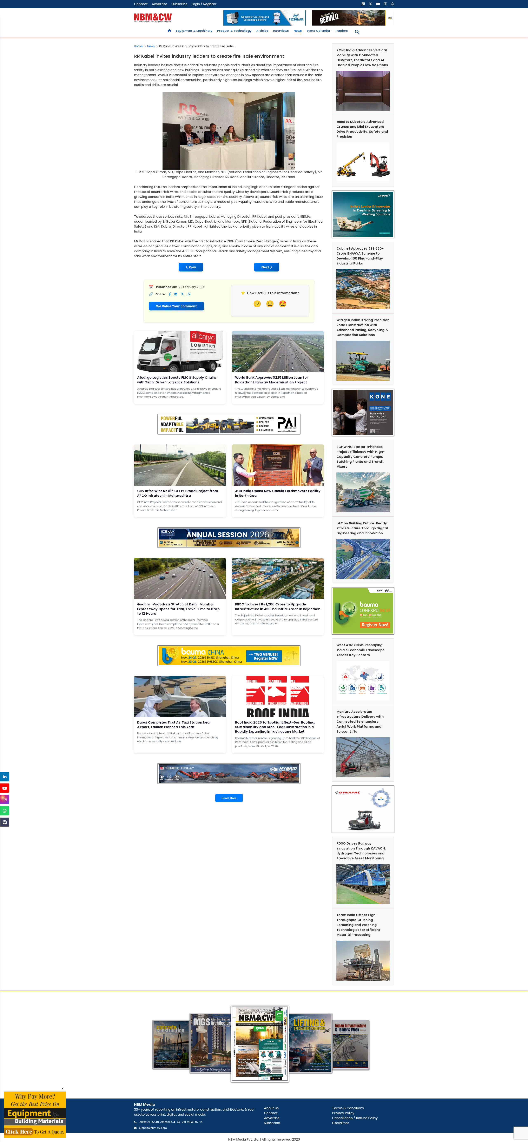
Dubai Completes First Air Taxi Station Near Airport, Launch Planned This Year (174, 724)
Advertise (159, 4)
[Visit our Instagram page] (385, 4)
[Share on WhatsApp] (189, 294)
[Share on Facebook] (170, 294)
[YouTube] (4, 788)
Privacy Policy (343, 1113)
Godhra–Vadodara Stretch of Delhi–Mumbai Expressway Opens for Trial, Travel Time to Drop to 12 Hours (178, 609)
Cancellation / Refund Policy (355, 1118)
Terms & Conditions (348, 1108)
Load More (229, 798)
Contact (141, 4)
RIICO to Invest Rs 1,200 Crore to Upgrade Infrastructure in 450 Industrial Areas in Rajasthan (277, 606)
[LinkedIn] (4, 776)
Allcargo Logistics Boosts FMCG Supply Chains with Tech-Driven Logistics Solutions (177, 379)
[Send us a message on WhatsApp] (392, 4)
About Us (271, 1108)
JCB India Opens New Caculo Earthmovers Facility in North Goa (278, 493)
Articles (262, 31)
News (298, 31)
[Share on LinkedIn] (175, 294)
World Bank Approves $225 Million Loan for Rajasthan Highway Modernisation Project (271, 379)
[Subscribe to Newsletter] (4, 822)
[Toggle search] (357, 32)
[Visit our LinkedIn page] (363, 4)
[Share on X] (182, 294)
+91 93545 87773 (192, 1122)
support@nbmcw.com (152, 1128)
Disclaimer (340, 1123)
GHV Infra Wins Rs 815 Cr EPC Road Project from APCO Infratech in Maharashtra (177, 493)
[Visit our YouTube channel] (378, 4)
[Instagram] (4, 799)
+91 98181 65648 (148, 1122)
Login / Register (204, 4)
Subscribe (179, 4)
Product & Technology (234, 31)
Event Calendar (318, 31)
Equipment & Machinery (194, 31)
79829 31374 (167, 1122)
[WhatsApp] (4, 810)
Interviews (281, 31)
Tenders (341, 31)
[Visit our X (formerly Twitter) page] (370, 4)
